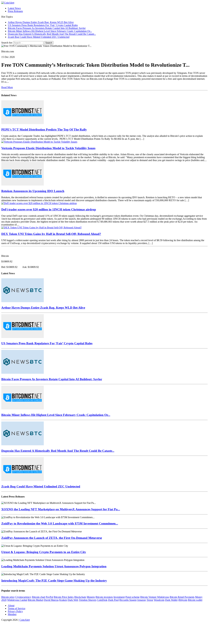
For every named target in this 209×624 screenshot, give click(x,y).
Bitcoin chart (38, 597)
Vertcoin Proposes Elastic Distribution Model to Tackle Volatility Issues (48, 148)
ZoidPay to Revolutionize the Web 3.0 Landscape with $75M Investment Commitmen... (59, 523)
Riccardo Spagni (128, 600)
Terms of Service (16, 608)
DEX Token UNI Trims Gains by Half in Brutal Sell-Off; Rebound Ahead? (51, 234)
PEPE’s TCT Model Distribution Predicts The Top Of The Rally (44, 129)
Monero (91, 597)
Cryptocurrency (23, 597)
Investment (119, 597)
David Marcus (51, 600)
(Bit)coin (182, 600)
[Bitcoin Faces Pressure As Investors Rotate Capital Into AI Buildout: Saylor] (22, 372)
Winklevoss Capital (17, 600)
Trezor (149, 600)
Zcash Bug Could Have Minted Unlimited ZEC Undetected (40, 486)
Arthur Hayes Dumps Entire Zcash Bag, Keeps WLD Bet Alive (43, 307)
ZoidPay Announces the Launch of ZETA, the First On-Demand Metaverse (51, 538)
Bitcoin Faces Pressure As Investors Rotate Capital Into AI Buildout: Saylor (51, 379)
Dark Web (73, 600)
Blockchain (80, 597)
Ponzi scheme (132, 597)
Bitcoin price (8, 597)
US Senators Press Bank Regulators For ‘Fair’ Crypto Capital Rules (46, 343)
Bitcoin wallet (195, 600)
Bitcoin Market (35, 600)
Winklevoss (163, 597)
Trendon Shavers (87, 600)
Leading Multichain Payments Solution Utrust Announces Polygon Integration (53, 566)
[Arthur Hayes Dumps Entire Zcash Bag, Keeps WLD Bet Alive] (22, 301)
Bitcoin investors (104, 597)
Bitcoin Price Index (64, 597)
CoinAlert (24, 619)
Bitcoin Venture (148, 597)
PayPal (49, 597)
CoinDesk (102, 600)
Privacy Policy (15, 611)
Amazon (141, 600)
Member (12, 614)
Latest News (14, 8)
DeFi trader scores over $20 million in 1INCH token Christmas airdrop (48, 209)
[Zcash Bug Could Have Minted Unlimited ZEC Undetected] (22, 480)
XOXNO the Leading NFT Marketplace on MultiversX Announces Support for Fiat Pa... (60, 509)
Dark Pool (113, 600)
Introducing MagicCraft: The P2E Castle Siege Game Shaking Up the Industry (54, 580)
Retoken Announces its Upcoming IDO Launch (32, 191)
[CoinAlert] (104, 2)
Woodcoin (159, 600)
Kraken (63, 600)
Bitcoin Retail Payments (182, 597)
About (11, 605)
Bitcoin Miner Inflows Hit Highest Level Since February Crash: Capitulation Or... (55, 415)
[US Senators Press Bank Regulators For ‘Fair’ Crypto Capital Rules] (22, 337)
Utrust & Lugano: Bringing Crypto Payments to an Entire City (43, 552)
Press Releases (15, 11)
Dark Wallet (171, 600)
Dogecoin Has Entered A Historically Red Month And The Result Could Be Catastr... (57, 450)
